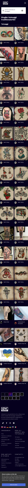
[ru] (13, 427)
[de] (7, 427)
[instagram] (10, 423)
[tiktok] (3, 423)
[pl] (2, 427)
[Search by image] (22, 10)
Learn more (11, 480)
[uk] (10, 427)
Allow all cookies (13, 484)
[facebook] (6, 423)
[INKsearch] (5, 3)
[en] (5, 427)
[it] (15, 427)
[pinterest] (14, 423)
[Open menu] (25, 3)
